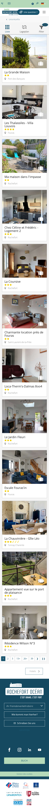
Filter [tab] (41, 31)
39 (32, 658)
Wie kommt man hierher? (25, 714)
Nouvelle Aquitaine (32, 794)
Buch (24, 760)
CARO (18, 802)
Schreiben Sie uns (26, 723)
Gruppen (24, 730)
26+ (25, 658)
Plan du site (17, 770)
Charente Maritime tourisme (14, 794)
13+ (18, 658)
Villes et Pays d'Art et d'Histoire (29, 802)
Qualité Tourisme (26, 785)
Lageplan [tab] (24, 31)
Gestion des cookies (24, 774)
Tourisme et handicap (36, 785)
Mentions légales (30, 770)
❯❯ (43, 658)
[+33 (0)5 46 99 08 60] (2, 3)
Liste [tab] (7, 31)
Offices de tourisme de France (12, 785)
